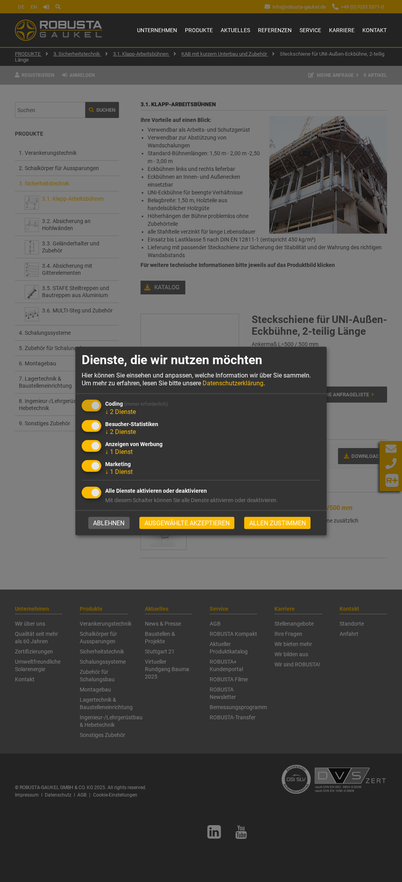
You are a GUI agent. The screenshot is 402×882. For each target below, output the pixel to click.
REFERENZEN (275, 30)
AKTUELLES (235, 30)
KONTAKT (374, 30)
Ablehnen (108, 522)
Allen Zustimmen (277, 522)
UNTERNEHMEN (157, 30)
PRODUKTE (199, 30)
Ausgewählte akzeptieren (187, 522)
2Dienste (120, 412)
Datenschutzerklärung (233, 383)
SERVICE (310, 30)
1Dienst (119, 452)
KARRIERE (341, 30)
